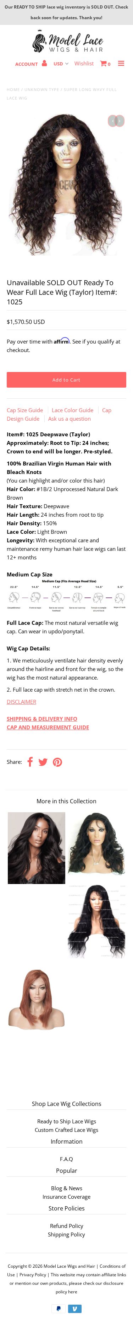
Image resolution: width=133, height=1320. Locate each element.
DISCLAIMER (21, 701)
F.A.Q (66, 1158)
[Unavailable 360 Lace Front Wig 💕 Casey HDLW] (96, 873)
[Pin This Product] (57, 762)
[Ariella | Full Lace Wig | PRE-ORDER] (36, 881)
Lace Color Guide (73, 410)
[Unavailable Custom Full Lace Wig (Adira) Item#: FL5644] (36, 1029)
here (72, 1292)
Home (13, 89)
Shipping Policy (66, 1234)
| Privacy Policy (31, 1275)
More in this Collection (66, 801)
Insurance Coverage (66, 1196)
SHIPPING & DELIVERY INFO (42, 718)
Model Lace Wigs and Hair (69, 1266)
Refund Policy (66, 1225)
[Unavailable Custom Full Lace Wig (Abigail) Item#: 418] (96, 956)
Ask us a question (69, 418)
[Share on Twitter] (43, 762)
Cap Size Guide (25, 410)
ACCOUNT (27, 64)
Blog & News (66, 1188)
